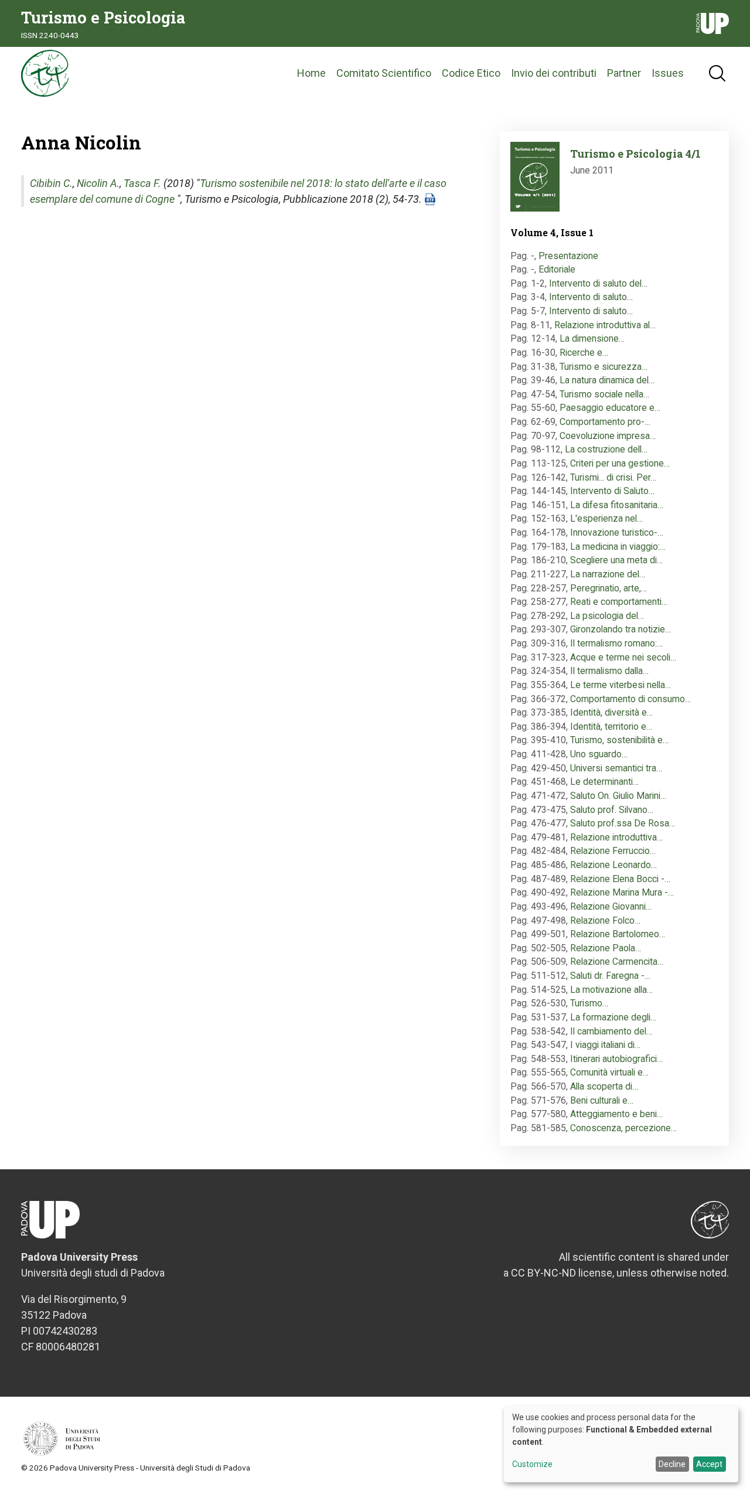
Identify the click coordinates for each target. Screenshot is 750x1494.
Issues (668, 73)
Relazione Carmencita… (616, 961)
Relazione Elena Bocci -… (620, 878)
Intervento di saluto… (591, 296)
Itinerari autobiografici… (616, 1058)
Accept (709, 1464)
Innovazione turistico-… (616, 532)
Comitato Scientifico (383, 73)
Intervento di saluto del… (598, 283)
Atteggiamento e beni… (616, 1113)
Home (311, 73)
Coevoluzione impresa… (608, 435)
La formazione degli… (613, 1017)
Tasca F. (142, 183)
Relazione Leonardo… (613, 864)
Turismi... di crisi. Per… (613, 477)
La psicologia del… (607, 615)
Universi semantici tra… (616, 768)
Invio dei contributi (553, 73)
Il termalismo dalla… (609, 670)
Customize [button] (532, 1464)
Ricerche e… (584, 352)
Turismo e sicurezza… (603, 366)
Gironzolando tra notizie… (620, 629)
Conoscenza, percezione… (623, 1128)
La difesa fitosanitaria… (616, 505)
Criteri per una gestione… (620, 463)
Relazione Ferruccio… (613, 850)
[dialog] (621, 1444)
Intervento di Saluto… (612, 490)
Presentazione (568, 255)
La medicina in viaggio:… (618, 546)
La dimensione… (592, 338)
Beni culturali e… (601, 1100)
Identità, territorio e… (611, 726)
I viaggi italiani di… (605, 1044)
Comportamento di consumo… (630, 699)
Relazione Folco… (605, 920)
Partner (624, 73)
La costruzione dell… (606, 449)
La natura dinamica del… (607, 380)
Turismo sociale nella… (604, 394)
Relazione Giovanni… (611, 906)
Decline (672, 1464)
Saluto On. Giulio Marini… (618, 795)
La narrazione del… (607, 574)
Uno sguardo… (599, 754)
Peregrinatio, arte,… (608, 588)
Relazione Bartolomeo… (617, 934)
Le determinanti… (604, 781)
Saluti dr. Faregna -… (610, 975)
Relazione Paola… (605, 948)
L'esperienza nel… (606, 518)
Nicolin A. (98, 183)
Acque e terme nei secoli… (623, 657)
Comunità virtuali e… (609, 1072)
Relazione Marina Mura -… (622, 892)
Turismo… (589, 1003)
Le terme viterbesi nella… (620, 684)
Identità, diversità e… (611, 712)
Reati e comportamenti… (618, 601)
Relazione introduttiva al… (605, 325)
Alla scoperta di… (604, 1086)
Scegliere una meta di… (616, 560)
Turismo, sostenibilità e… (619, 740)
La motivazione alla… (611, 989)
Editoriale (556, 269)
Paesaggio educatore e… (610, 407)
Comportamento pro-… (605, 421)
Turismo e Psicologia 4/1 (635, 154)
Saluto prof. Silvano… (611, 809)
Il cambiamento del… (611, 1031)
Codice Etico (471, 73)
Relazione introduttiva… (616, 837)
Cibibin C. (51, 183)
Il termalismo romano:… (616, 643)
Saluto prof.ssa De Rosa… (622, 823)
